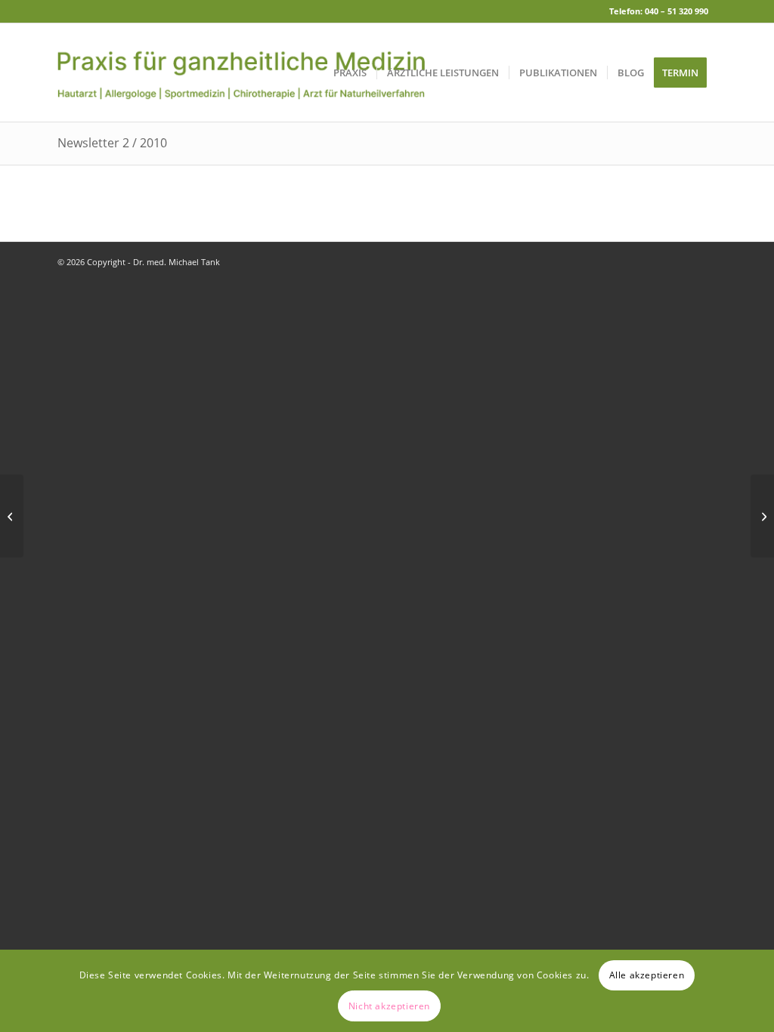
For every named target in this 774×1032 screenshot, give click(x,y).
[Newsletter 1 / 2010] (11, 516)
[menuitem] (350, 72)
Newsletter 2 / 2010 (112, 142)
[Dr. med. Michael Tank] (241, 72)
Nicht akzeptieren (389, 1006)
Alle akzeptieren (647, 975)
